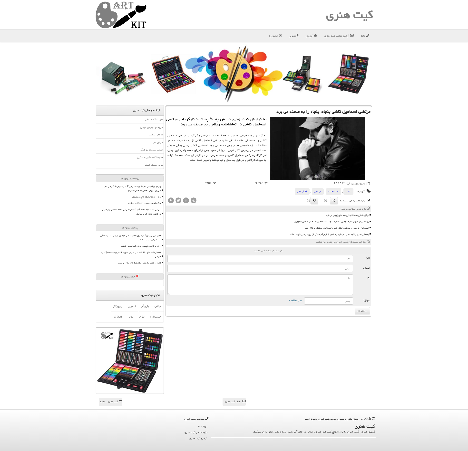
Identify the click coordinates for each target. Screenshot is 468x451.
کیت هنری (349, 14)
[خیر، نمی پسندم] (314, 200)
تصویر (293, 35)
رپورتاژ (117, 306)
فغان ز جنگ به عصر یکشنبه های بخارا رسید (139, 262)
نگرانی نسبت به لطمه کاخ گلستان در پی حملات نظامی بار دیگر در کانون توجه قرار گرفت (131, 211)
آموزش (310, 35)
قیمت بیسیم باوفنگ (151, 149)
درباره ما (202, 426)
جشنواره (274, 35)
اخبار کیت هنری (233, 401)
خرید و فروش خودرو (151, 127)
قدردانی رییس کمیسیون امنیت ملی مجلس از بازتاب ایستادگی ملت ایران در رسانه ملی (130, 237)
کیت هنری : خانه (109, 401)
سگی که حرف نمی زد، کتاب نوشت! (144, 203)
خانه (363, 35)
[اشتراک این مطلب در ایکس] (178, 200)
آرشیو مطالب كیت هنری (337, 35)
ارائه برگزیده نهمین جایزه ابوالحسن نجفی (141, 246)
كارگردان (196, 155)
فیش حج (158, 142)
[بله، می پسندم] (334, 200)
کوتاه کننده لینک (154, 165)
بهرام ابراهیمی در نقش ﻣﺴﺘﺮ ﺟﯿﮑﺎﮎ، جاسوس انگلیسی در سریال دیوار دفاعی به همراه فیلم (133, 188)
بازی (142, 316)
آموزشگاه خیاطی (154, 119)
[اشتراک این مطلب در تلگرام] (193, 200)
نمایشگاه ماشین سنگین (150, 157)
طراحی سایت (156, 134)
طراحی (317, 191)
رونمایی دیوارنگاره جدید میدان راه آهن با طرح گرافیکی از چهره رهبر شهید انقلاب (329, 234)
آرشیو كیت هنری (198, 438)
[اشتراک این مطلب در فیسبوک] (186, 200)
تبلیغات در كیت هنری (196, 432)
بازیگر (145, 306)
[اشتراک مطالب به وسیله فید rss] (170, 200)
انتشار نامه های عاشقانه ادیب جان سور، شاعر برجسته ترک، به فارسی (131, 254)
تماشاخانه (261, 145)
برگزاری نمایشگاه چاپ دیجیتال (146, 196)
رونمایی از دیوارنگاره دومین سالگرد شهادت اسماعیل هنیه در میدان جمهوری (331, 221)
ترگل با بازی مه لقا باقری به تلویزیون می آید (347, 215)
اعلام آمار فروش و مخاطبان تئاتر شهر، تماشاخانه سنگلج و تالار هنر (337, 228)
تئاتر (237, 150)
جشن (158, 306)
